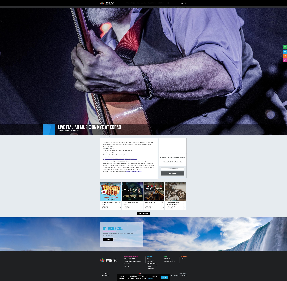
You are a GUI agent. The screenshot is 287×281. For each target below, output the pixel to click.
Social (165, 7)
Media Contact (167, 258)
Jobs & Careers (127, 263)
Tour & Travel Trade (151, 263)
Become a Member (128, 260)
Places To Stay (141, 3)
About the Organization (129, 258)
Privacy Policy (105, 273)
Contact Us (126, 266)
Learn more (150, 278)
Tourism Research (168, 260)
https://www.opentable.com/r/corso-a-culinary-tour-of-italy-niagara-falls (120, 159)
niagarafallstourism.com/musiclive (134, 171)
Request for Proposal (128, 265)
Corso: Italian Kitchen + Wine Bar (172, 157)
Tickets (182, 258)
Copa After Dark (150, 202)
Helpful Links (157, 7)
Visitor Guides (150, 260)
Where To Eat (152, 3)
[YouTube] (184, 273)
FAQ (148, 258)
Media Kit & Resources (169, 261)
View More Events (143, 213)
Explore (161, 3)
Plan (167, 3)
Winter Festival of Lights (152, 265)
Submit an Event (150, 268)
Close (164, 277)
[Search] (182, 3)
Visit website (173, 173)
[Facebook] (182, 273)
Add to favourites (173, 168)
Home (101, 137)
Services (149, 266)
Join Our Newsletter (177, 7)
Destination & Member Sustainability (132, 261)
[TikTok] (186, 273)
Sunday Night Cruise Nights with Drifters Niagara (173, 204)
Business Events (150, 261)
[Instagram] (180, 273)
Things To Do (130, 3)
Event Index (108, 137)
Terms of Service (105, 275)
